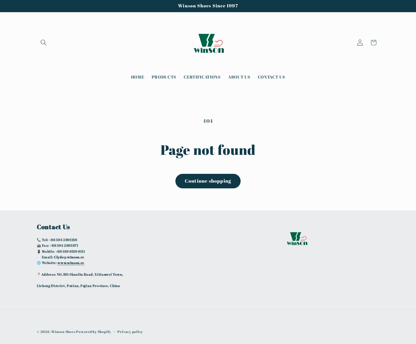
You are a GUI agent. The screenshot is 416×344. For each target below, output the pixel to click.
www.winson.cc (70, 263)
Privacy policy (130, 331)
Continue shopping (208, 181)
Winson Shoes (63, 331)
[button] (43, 42)
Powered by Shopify (93, 331)
